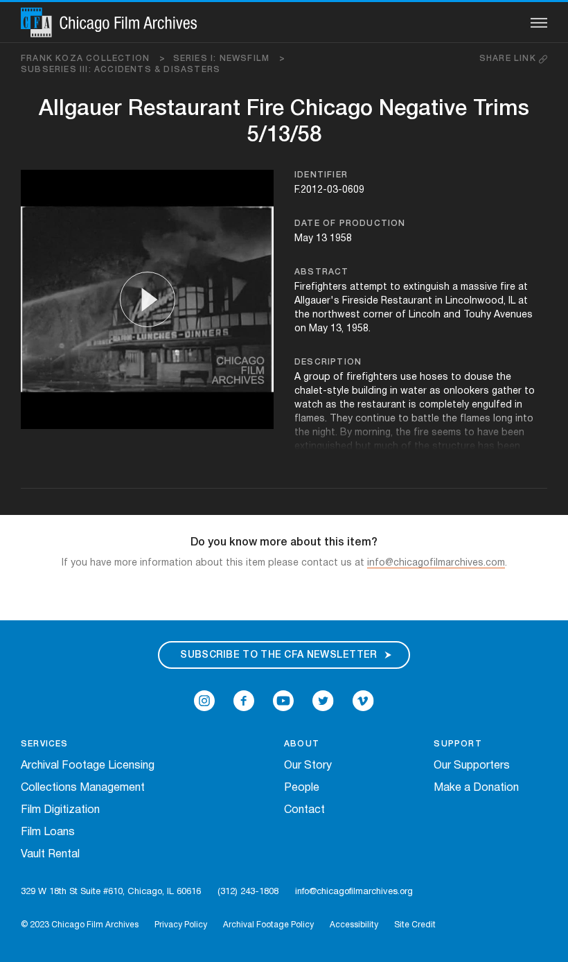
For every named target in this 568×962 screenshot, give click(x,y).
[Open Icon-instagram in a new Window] (204, 701)
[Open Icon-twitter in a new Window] (323, 701)
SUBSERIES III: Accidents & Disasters (120, 69)
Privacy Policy (180, 925)
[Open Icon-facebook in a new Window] (243, 701)
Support (457, 744)
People (301, 788)
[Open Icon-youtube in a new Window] (283, 701)
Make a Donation (476, 788)
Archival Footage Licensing (87, 766)
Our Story (308, 766)
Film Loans (48, 832)
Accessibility (354, 925)
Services (45, 744)
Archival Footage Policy (268, 925)
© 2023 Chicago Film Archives (80, 925)
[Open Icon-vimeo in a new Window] (363, 701)
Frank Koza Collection (93, 58)
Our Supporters (472, 766)
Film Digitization (60, 810)
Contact (304, 810)
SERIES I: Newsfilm (229, 58)
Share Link (509, 58)
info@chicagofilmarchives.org (354, 892)
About (301, 744)
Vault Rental (50, 854)
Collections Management (83, 788)
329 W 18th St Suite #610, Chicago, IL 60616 (111, 892)
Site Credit (415, 925)
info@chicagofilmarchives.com (436, 563)
